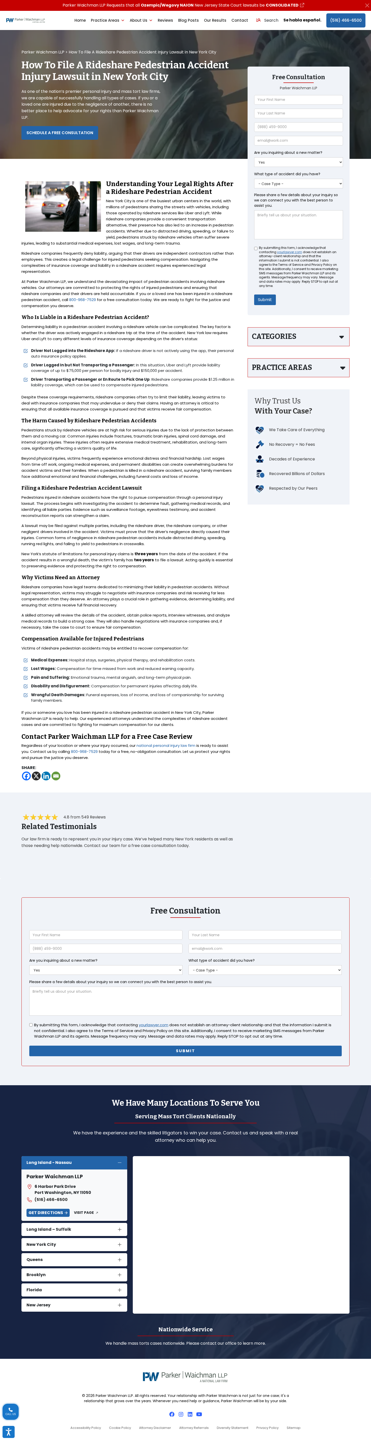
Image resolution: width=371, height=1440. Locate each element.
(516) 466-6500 (346, 20)
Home (80, 20)
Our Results (215, 20)
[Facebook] (26, 776)
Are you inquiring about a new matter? (288, 152)
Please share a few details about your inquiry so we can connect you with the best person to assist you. (296, 200)
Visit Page (84, 1212)
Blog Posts (188, 20)
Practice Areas (105, 20)
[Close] (367, 5)
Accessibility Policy (85, 1428)
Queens (34, 1259)
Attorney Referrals (194, 1428)
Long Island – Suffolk (48, 1229)
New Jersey (38, 1305)
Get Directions (46, 1213)
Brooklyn (36, 1275)
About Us (138, 20)
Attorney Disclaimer (155, 1428)
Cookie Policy (120, 1428)
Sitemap (294, 1428)
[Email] (55, 776)
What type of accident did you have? (287, 174)
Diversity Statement (232, 1428)
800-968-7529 (82, 299)
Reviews (165, 20)
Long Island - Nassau (49, 1162)
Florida (34, 1290)
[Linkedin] (46, 776)
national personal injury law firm (166, 745)
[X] (36, 776)
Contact (239, 20)
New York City (41, 1244)
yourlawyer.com (289, 252)
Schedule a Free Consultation (59, 133)
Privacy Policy (267, 1428)
